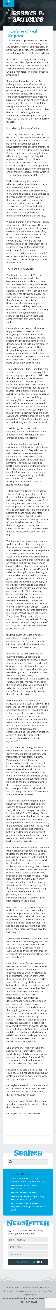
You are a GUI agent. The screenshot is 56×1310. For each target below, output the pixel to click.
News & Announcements (28, 1291)
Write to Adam (29, 1294)
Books (18, 1287)
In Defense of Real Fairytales (21, 33)
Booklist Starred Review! (24, 1192)
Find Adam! (45, 1287)
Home (10, 1287)
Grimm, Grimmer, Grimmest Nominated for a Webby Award (27, 1180)
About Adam (47, 1291)
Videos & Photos (30, 1287)
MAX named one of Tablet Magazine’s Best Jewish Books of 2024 (28, 1206)
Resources (9, 1291)
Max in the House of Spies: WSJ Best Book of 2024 (27, 1198)
